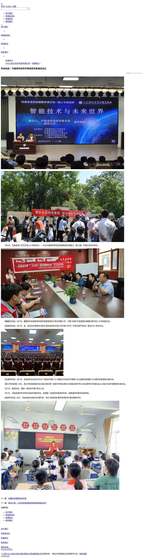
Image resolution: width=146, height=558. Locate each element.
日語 (14, 6)
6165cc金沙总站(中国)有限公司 (17, 63)
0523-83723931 (6, 549)
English (8, 6)
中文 (3, 6)
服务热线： (5, 547)
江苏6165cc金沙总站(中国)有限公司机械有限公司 (22, 554)
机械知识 (9, 19)
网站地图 (83, 554)
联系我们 (9, 22)
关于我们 (9, 13)
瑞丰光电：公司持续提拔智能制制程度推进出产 (27, 503)
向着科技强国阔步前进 (17, 498)
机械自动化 (10, 16)
